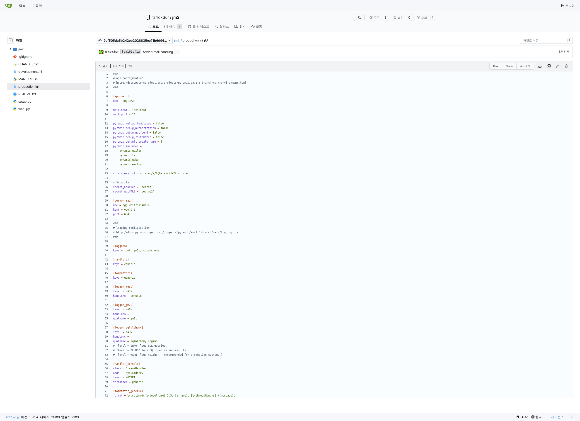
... (176, 51)
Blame (509, 66)
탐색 (22, 5)
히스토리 (525, 66)
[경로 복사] (206, 40)
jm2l (176, 17)
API (572, 417)
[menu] (522, 417)
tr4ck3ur (160, 17)
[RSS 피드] (359, 17)
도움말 (37, 5)
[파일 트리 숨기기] (10, 40)
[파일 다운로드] (540, 66)
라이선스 (557, 417)
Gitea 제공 (12, 417)
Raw (495, 66)
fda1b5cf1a (131, 51)
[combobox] (546, 40)
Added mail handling (158, 52)
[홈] (8, 6)
